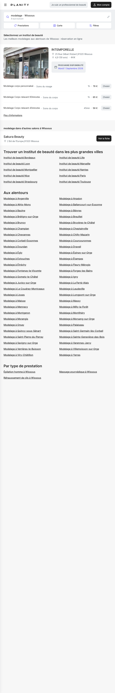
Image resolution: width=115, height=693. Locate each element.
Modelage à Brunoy (15, 222)
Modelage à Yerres (69, 354)
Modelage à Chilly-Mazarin (74, 234)
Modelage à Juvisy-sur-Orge (20, 282)
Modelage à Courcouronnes (75, 240)
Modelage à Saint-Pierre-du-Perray (23, 336)
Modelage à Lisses (14, 294)
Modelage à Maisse (14, 300)
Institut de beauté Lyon (17, 163)
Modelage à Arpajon (70, 198)
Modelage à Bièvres (70, 210)
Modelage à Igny (68, 276)
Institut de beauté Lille (72, 157)
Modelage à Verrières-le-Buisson (22, 348)
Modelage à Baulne (14, 210)
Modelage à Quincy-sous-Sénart (22, 330)
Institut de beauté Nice (16, 175)
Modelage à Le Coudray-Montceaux (24, 288)
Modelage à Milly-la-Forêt (73, 306)
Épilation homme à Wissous (19, 371)
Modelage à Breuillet (70, 216)
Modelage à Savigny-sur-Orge (21, 342)
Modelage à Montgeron (17, 312)
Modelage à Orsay (14, 324)
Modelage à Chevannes (17, 234)
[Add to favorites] (45, 51)
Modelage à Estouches (17, 258)
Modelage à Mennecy (16, 306)
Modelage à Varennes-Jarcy (75, 342)
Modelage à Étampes (71, 258)
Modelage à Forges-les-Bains (76, 270)
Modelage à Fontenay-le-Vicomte (22, 270)
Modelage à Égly (13, 252)
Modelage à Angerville (16, 198)
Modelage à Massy (70, 300)
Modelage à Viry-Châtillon (18, 354)
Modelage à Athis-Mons (17, 204)
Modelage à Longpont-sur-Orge (77, 294)
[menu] (5, 5)
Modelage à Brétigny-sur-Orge (21, 216)
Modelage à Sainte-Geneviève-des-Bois (82, 336)
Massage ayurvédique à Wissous (78, 371)
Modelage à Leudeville (72, 288)
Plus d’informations (13, 115)
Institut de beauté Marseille (74, 163)
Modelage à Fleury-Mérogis (74, 264)
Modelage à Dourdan (15, 246)
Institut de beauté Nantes (73, 169)
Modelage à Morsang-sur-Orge (76, 318)
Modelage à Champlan (16, 228)
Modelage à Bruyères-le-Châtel (77, 222)
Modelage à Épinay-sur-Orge (75, 252)
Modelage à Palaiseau (71, 324)
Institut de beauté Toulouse (75, 181)
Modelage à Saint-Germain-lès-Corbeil (81, 330)
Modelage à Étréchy (15, 264)
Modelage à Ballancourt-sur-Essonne (80, 204)
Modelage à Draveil (70, 246)
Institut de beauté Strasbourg (20, 181)
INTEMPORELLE (63, 49)
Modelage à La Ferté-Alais (74, 282)
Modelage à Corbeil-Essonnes (21, 240)
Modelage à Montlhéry (72, 312)
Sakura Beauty (14, 137)
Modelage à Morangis (16, 318)
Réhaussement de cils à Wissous (22, 377)
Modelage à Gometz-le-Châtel (21, 276)
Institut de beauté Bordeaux (19, 157)
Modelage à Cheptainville (73, 228)
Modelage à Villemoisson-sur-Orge (79, 348)
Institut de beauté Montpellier (20, 169)
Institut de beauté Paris (72, 175)
